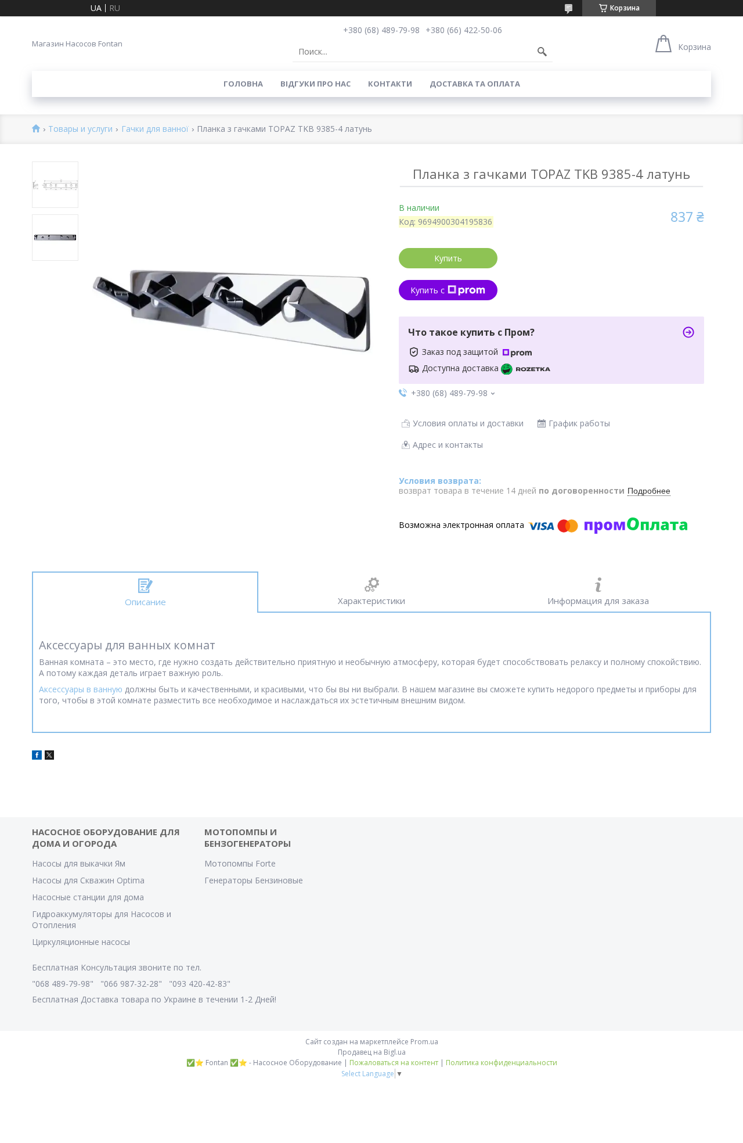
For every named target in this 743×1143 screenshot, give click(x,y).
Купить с (427, 290)
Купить (448, 258)
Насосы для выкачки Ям (78, 863)
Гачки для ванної (155, 129)
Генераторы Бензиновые (253, 880)
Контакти (390, 83)
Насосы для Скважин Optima (88, 880)
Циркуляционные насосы (81, 941)
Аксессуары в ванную (80, 689)
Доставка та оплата (475, 83)
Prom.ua (424, 1042)
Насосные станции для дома (88, 897)
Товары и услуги (80, 129)
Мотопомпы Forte (240, 863)
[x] (49, 756)
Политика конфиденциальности (501, 1062)
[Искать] (542, 52)
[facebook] (37, 756)
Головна (243, 83)
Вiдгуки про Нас (315, 83)
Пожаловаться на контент (393, 1062)
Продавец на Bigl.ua (372, 1052)
